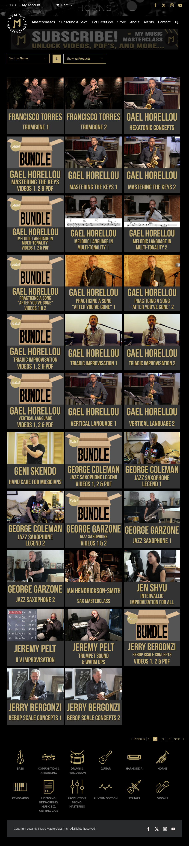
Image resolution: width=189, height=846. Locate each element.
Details (35, 106)
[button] (176, 22)
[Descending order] (56, 59)
